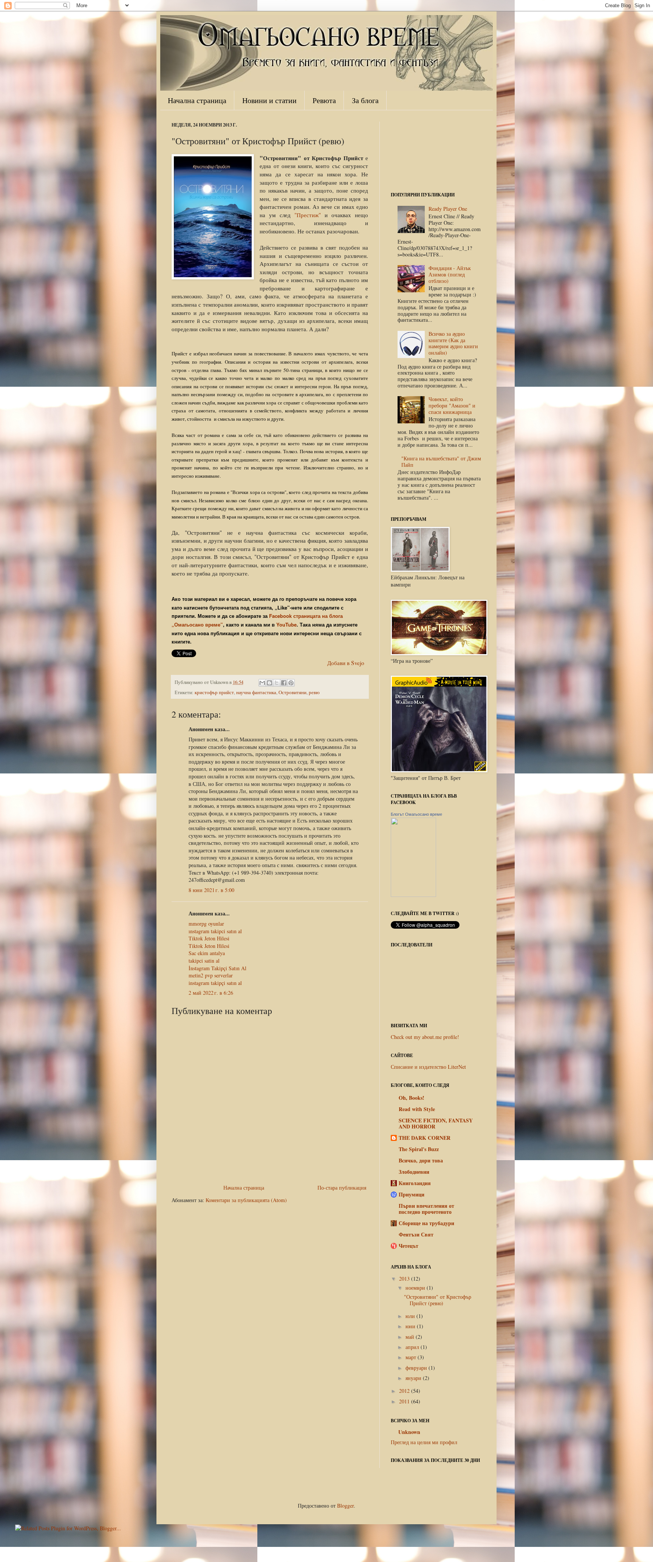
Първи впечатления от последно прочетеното (426, 1209)
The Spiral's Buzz (419, 1149)
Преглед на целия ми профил (424, 1442)
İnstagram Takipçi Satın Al (217, 968)
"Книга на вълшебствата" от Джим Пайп (441, 461)
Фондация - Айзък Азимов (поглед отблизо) (450, 274)
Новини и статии (269, 100)
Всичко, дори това (421, 1160)
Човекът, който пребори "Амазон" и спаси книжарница (452, 405)
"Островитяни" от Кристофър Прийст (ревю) (437, 1300)
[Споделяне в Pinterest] (291, 683)
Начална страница (197, 100)
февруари (416, 1367)
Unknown (409, 1432)
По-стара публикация (341, 1187)
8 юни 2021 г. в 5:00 (211, 890)
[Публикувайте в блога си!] (269, 683)
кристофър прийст (214, 692)
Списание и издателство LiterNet (428, 1066)
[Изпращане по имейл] (262, 683)
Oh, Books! (411, 1098)
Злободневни (414, 1172)
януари (413, 1377)
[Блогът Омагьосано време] (413, 894)
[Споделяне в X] (276, 683)
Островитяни (292, 692)
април (412, 1347)
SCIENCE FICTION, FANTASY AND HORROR (436, 1123)
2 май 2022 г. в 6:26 (211, 992)
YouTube (286, 624)
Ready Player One (448, 208)
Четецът (408, 1246)
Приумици (411, 1194)
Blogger (345, 1505)
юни (410, 1326)
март (410, 1357)
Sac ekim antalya (207, 953)
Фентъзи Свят (416, 1234)
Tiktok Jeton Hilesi (209, 938)
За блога (365, 100)
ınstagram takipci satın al (215, 931)
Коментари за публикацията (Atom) (246, 1200)
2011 (404, 1401)
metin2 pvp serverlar (211, 975)
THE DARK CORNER (424, 1138)
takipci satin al (204, 960)
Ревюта (324, 100)
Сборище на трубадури (426, 1223)
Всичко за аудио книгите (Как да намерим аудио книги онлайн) (453, 343)
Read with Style (417, 1109)
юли (410, 1316)
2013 (404, 1278)
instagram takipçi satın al (215, 982)
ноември (415, 1287)
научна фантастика (256, 692)
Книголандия (415, 1183)
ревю (314, 692)
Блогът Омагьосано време (416, 814)
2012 (404, 1390)
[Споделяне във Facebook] (284, 683)
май (409, 1336)
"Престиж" (307, 215)
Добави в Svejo (345, 663)
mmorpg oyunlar (206, 923)
